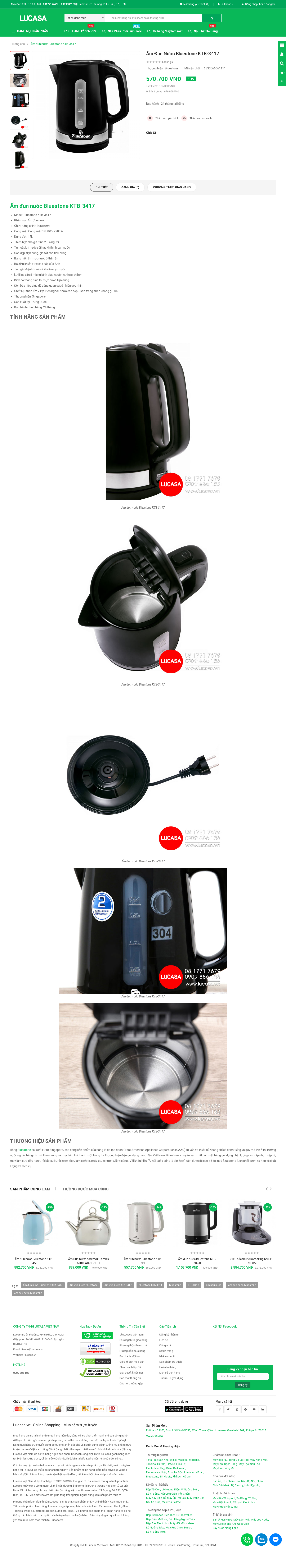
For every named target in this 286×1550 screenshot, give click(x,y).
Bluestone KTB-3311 (150, 1285)
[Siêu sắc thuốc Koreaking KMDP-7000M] (252, 1223)
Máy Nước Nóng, (223, 1506)
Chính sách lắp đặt (131, 1367)
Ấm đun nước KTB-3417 (118, 1285)
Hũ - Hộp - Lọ (252, 1485)
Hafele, (171, 1464)
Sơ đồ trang (166, 1350)
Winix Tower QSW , (203, 1430)
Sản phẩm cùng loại (30, 1189)
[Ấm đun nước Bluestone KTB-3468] (197, 1223)
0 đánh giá (167, 62)
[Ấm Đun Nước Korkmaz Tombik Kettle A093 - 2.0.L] (88, 1223)
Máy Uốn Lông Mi (223, 1468)
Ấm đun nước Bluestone (84, 1285)
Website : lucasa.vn (24, 1354)
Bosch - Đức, (175, 1472)
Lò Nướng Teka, (155, 1527)
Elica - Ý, (181, 1464)
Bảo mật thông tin (130, 1378)
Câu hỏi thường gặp (131, 1383)
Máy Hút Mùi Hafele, (182, 1523)
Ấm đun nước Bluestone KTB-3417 (53, 43)
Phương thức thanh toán (134, 1345)
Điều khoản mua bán (132, 1361)
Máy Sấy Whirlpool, (224, 1498)
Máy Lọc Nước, (260, 1519)
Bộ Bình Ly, (237, 1485)
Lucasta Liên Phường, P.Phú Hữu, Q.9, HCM (38, 1334)
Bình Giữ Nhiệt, (221, 1485)
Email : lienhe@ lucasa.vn (28, 1349)
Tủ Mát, (252, 1498)
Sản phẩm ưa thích (170, 1361)
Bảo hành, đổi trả (130, 1356)
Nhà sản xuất (167, 1356)
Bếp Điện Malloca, (157, 1519)
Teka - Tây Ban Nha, (157, 1459)
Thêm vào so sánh (200, 118)
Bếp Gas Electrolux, (157, 1523)
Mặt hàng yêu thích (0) (196, 4)
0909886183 (69, 4)
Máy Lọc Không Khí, (224, 1523)
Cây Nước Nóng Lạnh (225, 1528)
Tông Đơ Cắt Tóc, (239, 1459)
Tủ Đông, (242, 1498)
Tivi (236, 1506)
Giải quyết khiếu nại (131, 1372)
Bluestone (25, 1150)
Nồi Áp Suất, (153, 1502)
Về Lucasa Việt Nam (132, 1334)
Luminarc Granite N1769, (230, 1430)
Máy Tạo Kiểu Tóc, (249, 1464)
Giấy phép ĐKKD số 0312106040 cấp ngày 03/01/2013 (38, 1342)
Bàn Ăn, (217, 1481)
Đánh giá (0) (130, 187)
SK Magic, (166, 1476)
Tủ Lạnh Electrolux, (244, 1502)
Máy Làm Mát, (241, 1519)
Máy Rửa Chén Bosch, (179, 1527)
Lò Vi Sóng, (153, 1493)
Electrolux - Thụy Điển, (159, 1468)
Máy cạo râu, (220, 1459)
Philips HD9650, (155, 1430)
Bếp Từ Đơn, (153, 1489)
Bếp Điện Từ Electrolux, (178, 1515)
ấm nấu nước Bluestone (28, 1293)
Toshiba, (151, 1464)
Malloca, (183, 1459)
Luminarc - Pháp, (194, 1472)
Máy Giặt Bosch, (222, 1502)
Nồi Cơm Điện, (169, 1493)
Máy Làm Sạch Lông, (225, 1464)
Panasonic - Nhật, (156, 1472)
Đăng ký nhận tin (169, 1334)
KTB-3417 (193, 1285)
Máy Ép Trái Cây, (176, 1497)
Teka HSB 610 (154, 1436)
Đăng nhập (251, 4)
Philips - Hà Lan (182, 1476)
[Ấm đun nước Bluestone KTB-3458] (34, 1223)
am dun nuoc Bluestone (242, 1285)
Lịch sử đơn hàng (169, 1372)
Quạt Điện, (243, 1523)
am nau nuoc (213, 1285)
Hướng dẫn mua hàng (133, 1350)
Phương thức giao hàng (172, 187)
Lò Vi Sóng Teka (156, 1531)
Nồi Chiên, (184, 1493)
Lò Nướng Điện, (171, 1489)
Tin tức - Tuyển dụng (171, 1378)
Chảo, (259, 1481)
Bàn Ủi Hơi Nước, (223, 1519)
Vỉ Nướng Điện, (190, 1489)
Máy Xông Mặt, (259, 1459)
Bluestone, (152, 1476)
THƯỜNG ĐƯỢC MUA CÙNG (85, 1189)
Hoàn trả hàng (167, 1367)
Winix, (173, 1459)
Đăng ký (270, 4)
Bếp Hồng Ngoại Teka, (182, 1519)
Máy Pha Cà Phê (171, 1502)
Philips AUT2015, (256, 1430)
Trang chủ (18, 43)
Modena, (194, 1459)
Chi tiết (101, 187)
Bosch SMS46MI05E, (178, 1430)
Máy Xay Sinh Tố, (156, 1497)
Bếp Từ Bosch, (155, 1515)
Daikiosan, (179, 1468)
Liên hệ (163, 1340)
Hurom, (161, 1464)
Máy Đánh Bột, (195, 1497)
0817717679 (50, 4)
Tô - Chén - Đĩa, (231, 1481)
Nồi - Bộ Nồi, (248, 1481)
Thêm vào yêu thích (167, 118)
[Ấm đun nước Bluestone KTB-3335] (143, 1223)
